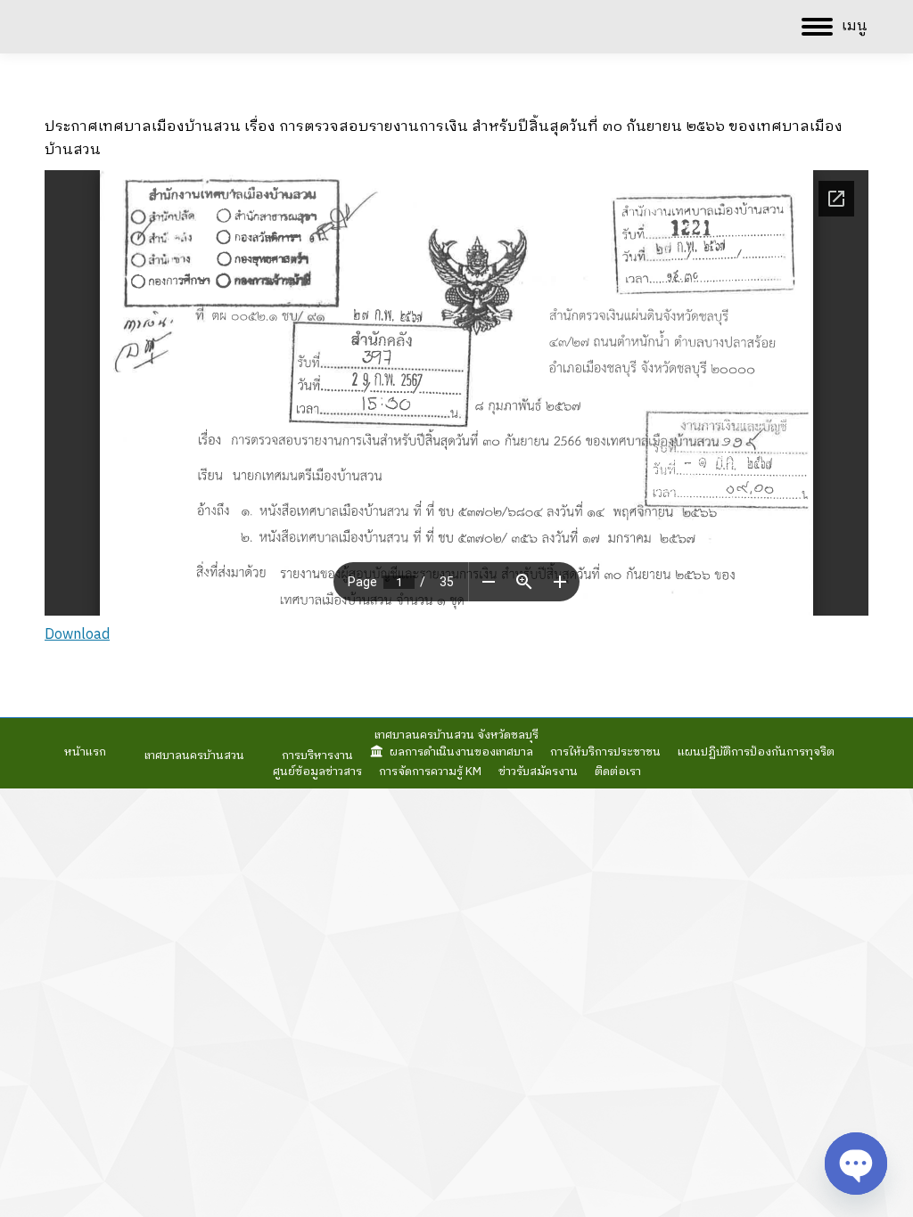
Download (77, 635)
